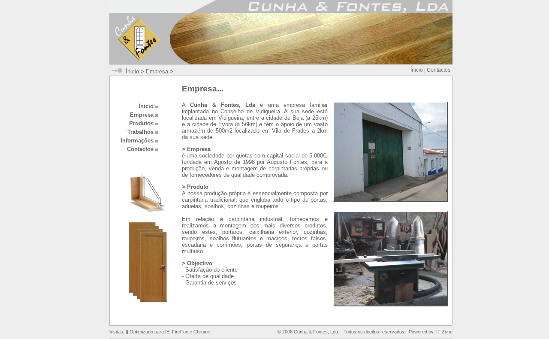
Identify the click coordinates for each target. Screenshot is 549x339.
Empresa (157, 71)
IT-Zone (444, 331)
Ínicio (132, 71)
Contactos (438, 70)
